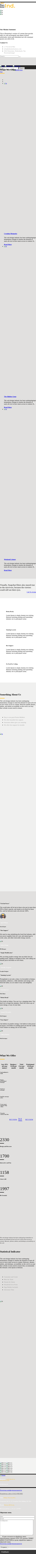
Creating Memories (10, 233)
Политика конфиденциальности (11, 1490)
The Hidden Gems (10, 396)
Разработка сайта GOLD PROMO (11, 1494)
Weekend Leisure (10, 559)
